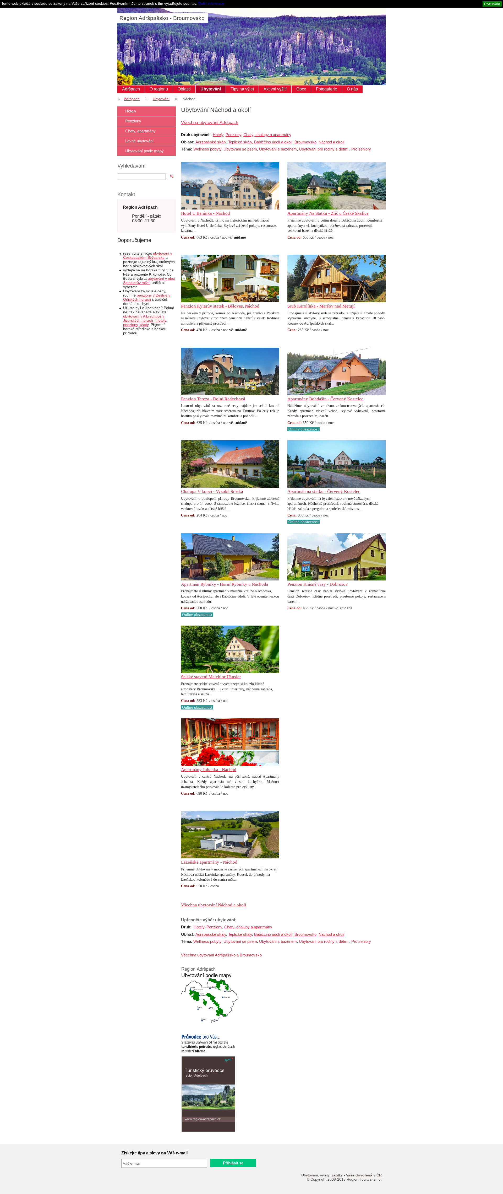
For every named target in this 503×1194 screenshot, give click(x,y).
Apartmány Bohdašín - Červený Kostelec (325, 398)
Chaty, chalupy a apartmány (267, 134)
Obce (301, 89)
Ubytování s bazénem (278, 149)
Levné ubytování (139, 141)
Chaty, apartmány (140, 131)
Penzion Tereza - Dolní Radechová (213, 398)
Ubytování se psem (240, 149)
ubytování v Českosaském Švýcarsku (147, 255)
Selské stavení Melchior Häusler (211, 676)
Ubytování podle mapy (144, 151)
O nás (352, 89)
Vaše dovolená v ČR (364, 1175)
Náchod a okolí (331, 142)
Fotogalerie (326, 89)
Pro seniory (361, 149)
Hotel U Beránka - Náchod (205, 213)
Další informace (211, 3)
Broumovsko (305, 142)
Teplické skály (240, 142)
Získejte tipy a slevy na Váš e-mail (154, 1153)
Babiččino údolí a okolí (273, 142)
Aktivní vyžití (275, 89)
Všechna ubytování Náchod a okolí (213, 904)
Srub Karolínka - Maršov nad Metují (321, 306)
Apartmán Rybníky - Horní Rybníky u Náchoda (224, 584)
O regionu (159, 89)
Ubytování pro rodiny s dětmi (324, 149)
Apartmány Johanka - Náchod (208, 769)
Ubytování (210, 89)
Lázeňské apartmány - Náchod (209, 862)
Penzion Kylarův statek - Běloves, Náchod (220, 306)
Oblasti (184, 89)
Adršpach (131, 89)
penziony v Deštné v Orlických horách (146, 297)
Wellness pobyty (207, 149)
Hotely (218, 134)
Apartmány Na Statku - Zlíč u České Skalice (328, 213)
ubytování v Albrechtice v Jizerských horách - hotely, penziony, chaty (145, 320)
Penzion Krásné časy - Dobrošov (317, 584)
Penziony (233, 134)
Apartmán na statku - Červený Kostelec (323, 491)
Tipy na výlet (242, 89)
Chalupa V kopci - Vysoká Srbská (212, 491)
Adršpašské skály (210, 142)
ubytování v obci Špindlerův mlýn (149, 280)
